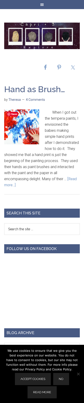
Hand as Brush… (34, 89)
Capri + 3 (42, 36)
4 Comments (35, 100)
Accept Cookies (33, 379)
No (61, 379)
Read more (42, 392)
